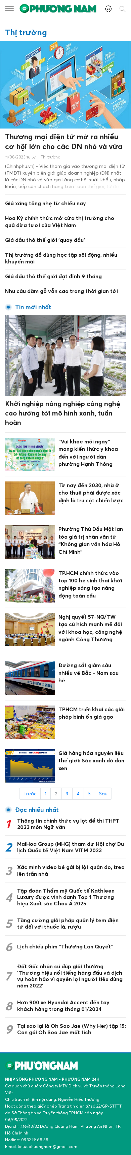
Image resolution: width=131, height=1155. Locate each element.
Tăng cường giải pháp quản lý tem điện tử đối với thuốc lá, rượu (68, 923)
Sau (103, 793)
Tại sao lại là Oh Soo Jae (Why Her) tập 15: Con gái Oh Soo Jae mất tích (71, 1029)
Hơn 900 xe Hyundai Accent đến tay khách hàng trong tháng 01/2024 (63, 1005)
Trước (30, 793)
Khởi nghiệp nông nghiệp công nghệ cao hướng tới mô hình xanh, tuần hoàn (62, 413)
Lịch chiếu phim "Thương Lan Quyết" (65, 946)
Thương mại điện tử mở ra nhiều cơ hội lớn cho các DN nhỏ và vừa (63, 141)
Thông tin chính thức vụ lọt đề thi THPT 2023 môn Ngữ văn (68, 823)
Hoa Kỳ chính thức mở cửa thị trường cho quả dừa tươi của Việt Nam (59, 221)
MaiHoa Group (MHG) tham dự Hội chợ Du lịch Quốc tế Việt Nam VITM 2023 (70, 847)
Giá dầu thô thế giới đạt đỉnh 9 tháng (53, 276)
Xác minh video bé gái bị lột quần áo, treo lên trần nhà (71, 870)
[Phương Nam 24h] (58, 8)
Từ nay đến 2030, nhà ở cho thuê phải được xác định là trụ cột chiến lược (91, 493)
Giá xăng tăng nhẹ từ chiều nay (45, 203)
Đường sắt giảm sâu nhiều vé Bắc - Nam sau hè (88, 673)
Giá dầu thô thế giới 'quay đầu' (45, 240)
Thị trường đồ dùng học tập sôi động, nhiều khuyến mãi (61, 258)
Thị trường (50, 156)
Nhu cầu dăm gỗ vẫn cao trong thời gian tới (61, 291)
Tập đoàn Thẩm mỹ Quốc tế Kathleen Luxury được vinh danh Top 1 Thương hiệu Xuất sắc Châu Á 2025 (66, 897)
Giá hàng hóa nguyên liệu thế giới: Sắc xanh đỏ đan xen (91, 760)
